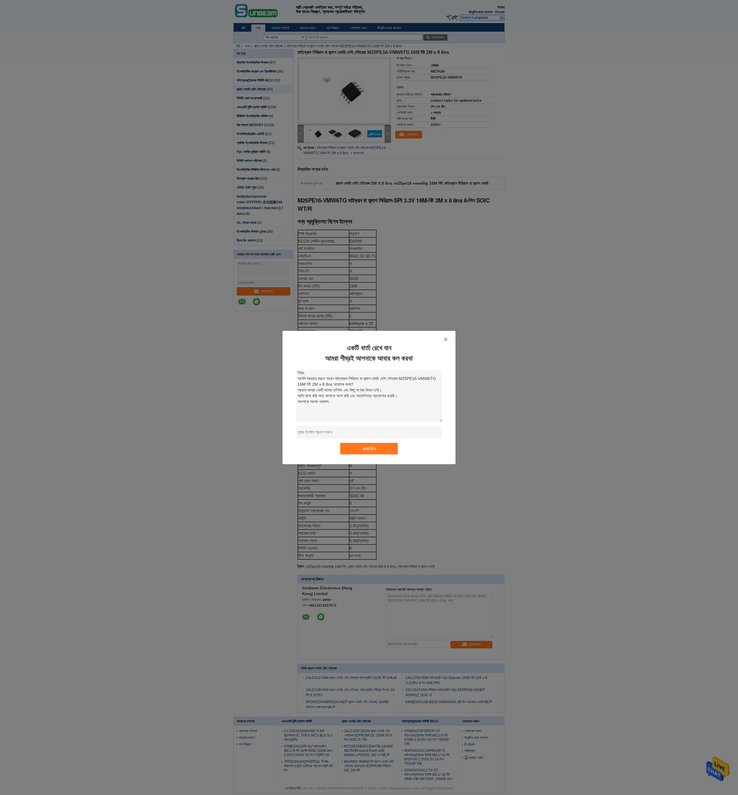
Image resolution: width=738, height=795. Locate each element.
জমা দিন (369, 449)
